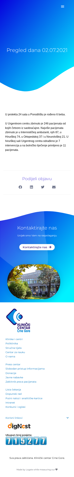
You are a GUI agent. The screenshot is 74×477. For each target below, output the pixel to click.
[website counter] (26, 440)
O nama (10, 356)
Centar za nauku (15, 352)
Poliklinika (12, 343)
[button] (20, 187)
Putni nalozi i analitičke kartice (24, 398)
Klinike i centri (14, 339)
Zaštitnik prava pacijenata (21, 381)
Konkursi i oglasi (15, 407)
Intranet (10, 402)
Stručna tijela (14, 348)
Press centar (13, 364)
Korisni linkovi (14, 417)
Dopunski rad (14, 394)
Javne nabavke (14, 377)
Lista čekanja (13, 389)
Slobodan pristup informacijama (25, 368)
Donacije (11, 373)
